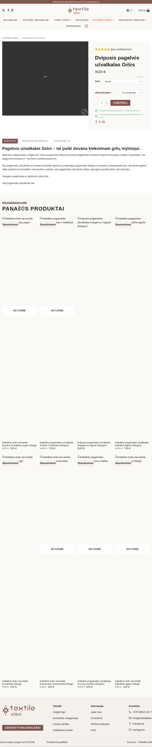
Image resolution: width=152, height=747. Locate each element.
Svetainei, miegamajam (35, 20)
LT (131, 10)
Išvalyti (140, 77)
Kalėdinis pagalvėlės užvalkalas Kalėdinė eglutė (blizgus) (132, 444)
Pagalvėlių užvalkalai (33, 38)
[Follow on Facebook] (8, 10)
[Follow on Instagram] (12, 10)
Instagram (139, 730)
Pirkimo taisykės (100, 724)
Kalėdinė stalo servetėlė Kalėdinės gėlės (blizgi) (128, 682)
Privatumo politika (57, 742)
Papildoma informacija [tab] (35, 141)
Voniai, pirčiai (62, 20)
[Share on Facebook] (96, 122)
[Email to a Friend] (103, 122)
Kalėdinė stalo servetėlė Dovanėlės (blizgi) (15, 682)
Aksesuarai (82, 20)
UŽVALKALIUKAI (103, 93)
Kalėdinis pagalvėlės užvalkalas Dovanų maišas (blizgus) (94, 682)
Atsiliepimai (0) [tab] (62, 141)
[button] (144, 10)
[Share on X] (100, 122)
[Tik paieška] (3, 10)
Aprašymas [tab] (10, 141)
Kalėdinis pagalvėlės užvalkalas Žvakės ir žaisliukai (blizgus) (56, 444)
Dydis (97, 81)
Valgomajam (10, 20)
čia (46, 176)
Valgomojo (59, 712)
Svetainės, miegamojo (65, 718)
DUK (93, 730)
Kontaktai (96, 718)
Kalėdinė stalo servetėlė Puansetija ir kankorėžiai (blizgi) (56, 682)
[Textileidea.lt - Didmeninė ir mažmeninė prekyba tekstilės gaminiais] (78, 10)
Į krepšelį (120, 103)
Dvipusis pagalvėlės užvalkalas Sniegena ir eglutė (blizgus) (93, 444)
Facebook (138, 723)
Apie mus (96, 712)
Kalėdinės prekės (10, 38)
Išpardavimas (73, 26)
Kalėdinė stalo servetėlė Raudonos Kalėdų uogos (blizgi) (19, 444)
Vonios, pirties (61, 724)
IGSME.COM (145, 742)
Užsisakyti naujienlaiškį (22, 728)
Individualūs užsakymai (132, 20)
